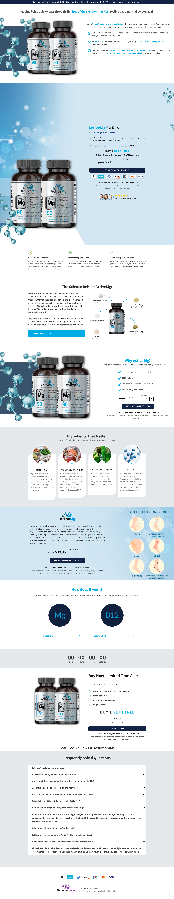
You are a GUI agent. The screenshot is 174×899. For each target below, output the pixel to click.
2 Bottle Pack (123, 159)
